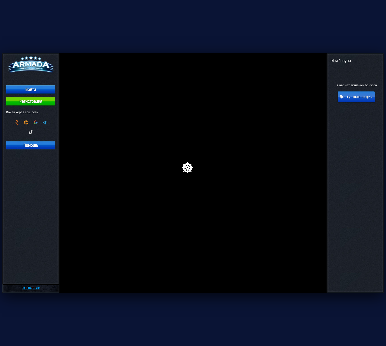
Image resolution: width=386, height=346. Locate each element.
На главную (31, 288)
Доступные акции (356, 97)
